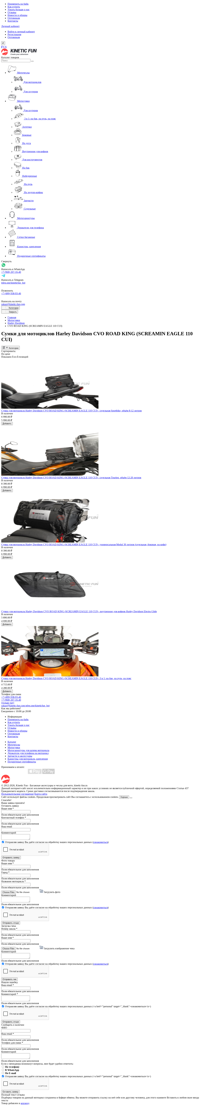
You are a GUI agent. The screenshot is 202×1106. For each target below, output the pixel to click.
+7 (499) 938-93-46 (11, 293)
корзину (25, 1103)
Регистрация (14, 34)
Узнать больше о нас (19, 9)
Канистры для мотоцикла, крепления (28, 758)
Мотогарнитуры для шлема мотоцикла (28, 750)
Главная (12, 317)
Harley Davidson (16, 323)
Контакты (13, 21)
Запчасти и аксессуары (20, 756)
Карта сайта (40, 794)
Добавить (7, 423)
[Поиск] (32, 61)
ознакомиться (100, 842)
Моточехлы (14, 744)
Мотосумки (14, 320)
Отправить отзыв (11, 923)
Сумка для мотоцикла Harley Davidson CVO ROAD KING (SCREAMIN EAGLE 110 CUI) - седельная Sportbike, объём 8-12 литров (71, 410)
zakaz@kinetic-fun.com (13, 304)
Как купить (14, 6)
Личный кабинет (10, 26)
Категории (13, 308)
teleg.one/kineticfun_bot (13, 282)
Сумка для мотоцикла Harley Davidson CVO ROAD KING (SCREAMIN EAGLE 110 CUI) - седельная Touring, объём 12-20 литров (71, 477)
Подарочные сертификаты (22, 761)
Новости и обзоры (17, 15)
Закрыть (12, 312)
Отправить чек (9, 979)
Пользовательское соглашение (17, 794)
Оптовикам (14, 18)
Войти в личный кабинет (21, 31)
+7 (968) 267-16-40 (11, 272)
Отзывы (12, 12)
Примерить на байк (18, 4)
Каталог (12, 741)
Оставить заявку (10, 1092)
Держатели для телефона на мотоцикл (28, 753)
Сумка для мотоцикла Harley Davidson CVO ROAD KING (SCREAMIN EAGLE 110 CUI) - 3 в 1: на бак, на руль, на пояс (66, 678)
